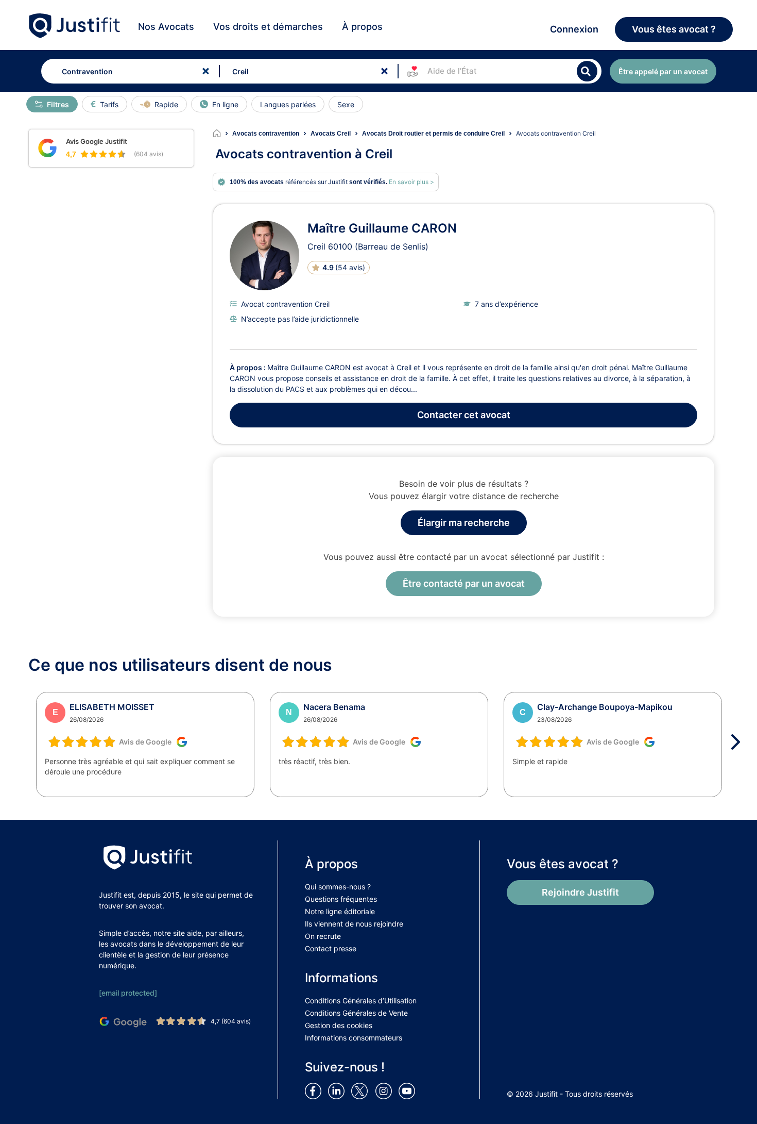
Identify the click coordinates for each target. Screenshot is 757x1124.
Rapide (166, 104)
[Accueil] (222, 133)
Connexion (574, 29)
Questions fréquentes (341, 899)
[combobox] (128, 71)
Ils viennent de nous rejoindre (354, 923)
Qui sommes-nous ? (338, 886)
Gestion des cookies (338, 1025)
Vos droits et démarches (268, 26)
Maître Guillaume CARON (382, 228)
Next (739, 742)
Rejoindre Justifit (580, 892)
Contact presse (330, 948)
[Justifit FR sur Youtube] (409, 1090)
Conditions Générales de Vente (356, 1013)
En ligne (225, 104)
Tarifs (109, 104)
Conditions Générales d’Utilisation (361, 1000)
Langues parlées (288, 104)
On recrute (323, 936)
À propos (362, 26)
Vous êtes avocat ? (674, 29)
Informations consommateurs (353, 1037)
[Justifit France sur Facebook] (315, 1090)
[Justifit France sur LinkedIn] (338, 1090)
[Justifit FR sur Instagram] (385, 1090)
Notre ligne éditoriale (340, 911)
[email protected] (128, 992)
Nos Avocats (166, 26)
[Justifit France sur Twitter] (362, 1090)
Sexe (345, 104)
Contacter (463, 414)
